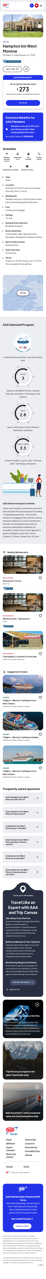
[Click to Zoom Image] (23, 25)
